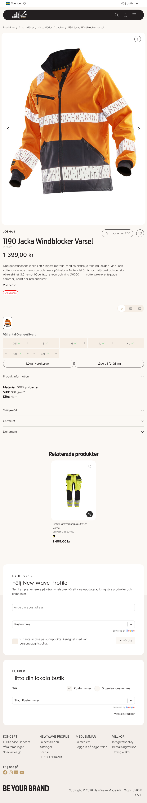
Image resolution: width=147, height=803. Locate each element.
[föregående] (8, 129)
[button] (73, 129)
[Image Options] (137, 39)
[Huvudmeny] (134, 15)
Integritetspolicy (122, 742)
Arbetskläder (26, 27)
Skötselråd (10, 410)
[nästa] (139, 129)
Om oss (44, 752)
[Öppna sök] (116, 15)
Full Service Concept (16, 742)
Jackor (60, 27)
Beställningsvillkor (124, 747)
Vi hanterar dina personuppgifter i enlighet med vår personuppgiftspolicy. (53, 641)
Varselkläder (45, 27)
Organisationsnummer (117, 688)
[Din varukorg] (125, 15)
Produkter (9, 27)
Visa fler (8, 285)
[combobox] (14, 624)
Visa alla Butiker (124, 714)
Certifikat (9, 421)
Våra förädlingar (13, 747)
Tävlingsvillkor (121, 752)
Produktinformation (16, 376)
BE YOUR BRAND (50, 757)
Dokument (10, 431)
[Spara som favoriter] (140, 233)
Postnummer (82, 688)
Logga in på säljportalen (91, 747)
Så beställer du (49, 742)
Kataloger (45, 747)
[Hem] (19, 15)
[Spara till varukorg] (89, 514)
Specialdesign (12, 752)
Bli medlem (83, 742)
